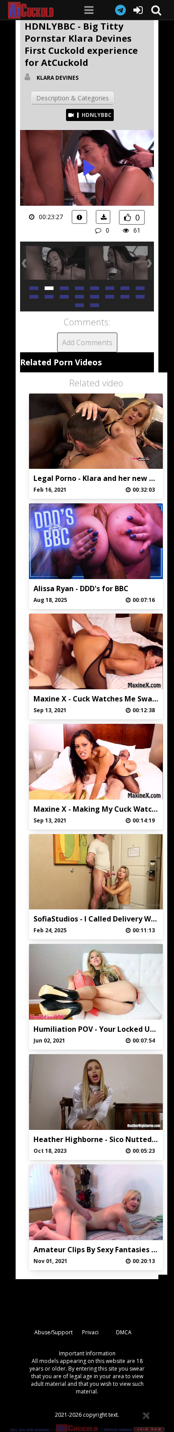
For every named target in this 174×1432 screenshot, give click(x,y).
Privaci (90, 1332)
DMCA (124, 1332)
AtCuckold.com (36, 10)
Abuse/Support (53, 1332)
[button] (33, 287)
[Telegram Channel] (120, 10)
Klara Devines (58, 78)
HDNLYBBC (97, 115)
